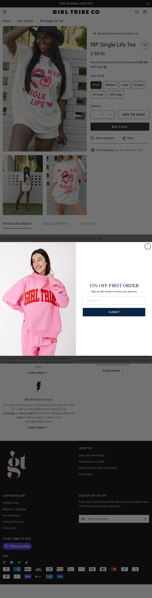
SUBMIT (114, 312)
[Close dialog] (148, 246)
